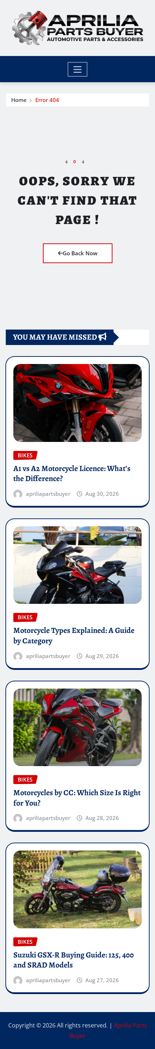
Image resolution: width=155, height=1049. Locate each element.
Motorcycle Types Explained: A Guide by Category (73, 635)
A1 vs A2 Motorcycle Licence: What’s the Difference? (71, 473)
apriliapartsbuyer (48, 493)
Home (19, 99)
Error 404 (47, 99)
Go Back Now (80, 253)
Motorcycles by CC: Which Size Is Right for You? (77, 797)
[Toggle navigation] (78, 69)
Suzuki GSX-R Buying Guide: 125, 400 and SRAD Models (73, 960)
